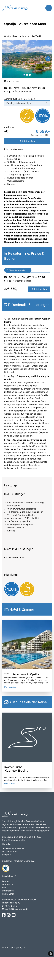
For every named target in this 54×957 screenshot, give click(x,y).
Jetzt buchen (28, 141)
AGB (4, 887)
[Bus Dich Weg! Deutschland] (15, 8)
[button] (24, 75)
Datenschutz (8, 890)
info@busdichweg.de (17, 909)
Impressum (7, 884)
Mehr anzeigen (10, 687)
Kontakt (6, 881)
